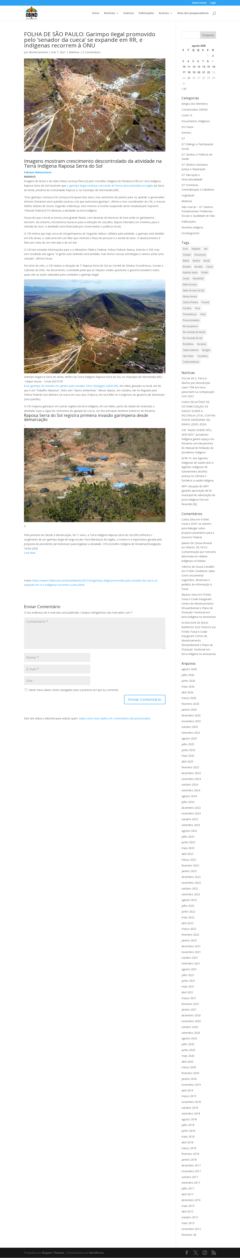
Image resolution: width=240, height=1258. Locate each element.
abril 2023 (187, 854)
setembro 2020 (191, 1033)
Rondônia (188, 344)
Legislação (188, 195)
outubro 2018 (190, 1107)
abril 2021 (187, 992)
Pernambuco (190, 314)
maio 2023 (188, 848)
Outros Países (190, 302)
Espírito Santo (190, 272)
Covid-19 (187, 115)
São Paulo (188, 356)
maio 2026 (188, 686)
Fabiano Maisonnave (38, 172)
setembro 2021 (191, 963)
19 (193, 72)
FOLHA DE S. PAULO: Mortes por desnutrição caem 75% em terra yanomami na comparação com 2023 (198, 387)
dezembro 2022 (191, 877)
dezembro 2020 (191, 1015)
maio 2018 (188, 1136)
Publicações (146, 13)
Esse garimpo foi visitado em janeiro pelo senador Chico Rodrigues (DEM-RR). (72, 386)
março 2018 (189, 1148)
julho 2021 (188, 975)
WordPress (96, 1252)
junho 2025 (188, 750)
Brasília (198, 266)
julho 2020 (188, 1044)
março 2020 (189, 1067)
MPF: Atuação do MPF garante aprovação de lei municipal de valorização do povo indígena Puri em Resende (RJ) (198, 495)
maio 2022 (188, 917)
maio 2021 (188, 986)
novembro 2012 (191, 1229)
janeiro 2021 (189, 1009)
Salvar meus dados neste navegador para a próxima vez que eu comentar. (73, 690)
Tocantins (202, 356)
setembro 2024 (191, 790)
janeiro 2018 (189, 1159)
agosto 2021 (189, 969)
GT (183, 138)
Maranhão (198, 278)
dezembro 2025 (191, 715)
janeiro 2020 (189, 1079)
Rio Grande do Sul (192, 338)
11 (188, 66)
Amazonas (200, 254)
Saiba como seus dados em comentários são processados (114, 718)
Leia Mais (30, 553)
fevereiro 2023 (190, 865)
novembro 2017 (191, 1171)
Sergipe (206, 350)
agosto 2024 (189, 796)
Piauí (203, 314)
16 (213, 66)
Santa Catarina (190, 350)
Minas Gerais (190, 296)
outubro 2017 (190, 1177)
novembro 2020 (191, 1021)
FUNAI (204, 272)
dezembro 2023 (191, 808)
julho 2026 (188, 675)
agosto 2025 (189, 738)
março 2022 (189, 929)
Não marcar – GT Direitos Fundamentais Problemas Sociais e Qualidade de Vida (198, 211)
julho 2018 (188, 1125)
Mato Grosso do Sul (193, 290)
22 (208, 72)
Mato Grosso (190, 284)
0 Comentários (91, 52)
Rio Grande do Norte (194, 332)
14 (203, 66)
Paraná (205, 302)
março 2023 (189, 859)
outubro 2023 (190, 819)
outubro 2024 (190, 784)
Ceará (209, 266)
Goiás (186, 278)
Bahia (186, 260)
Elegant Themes (53, 1252)
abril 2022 (187, 923)
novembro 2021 (191, 952)
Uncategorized (190, 233)
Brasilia (187, 266)
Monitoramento (38, 52)
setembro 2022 (191, 894)
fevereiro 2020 (190, 1073)
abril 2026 (187, 692)
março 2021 (189, 998)
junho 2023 (188, 842)
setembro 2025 (191, 732)
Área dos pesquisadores (192, 13)
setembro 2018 (191, 1113)
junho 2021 (188, 980)
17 (183, 72)
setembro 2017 (191, 1182)
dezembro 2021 (191, 946)
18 (188, 72)
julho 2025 (188, 744)
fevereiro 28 (189, 1234)
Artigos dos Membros (195, 103)
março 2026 (189, 698)
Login (213, 3)
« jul (184, 88)
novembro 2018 (191, 1102)
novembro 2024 (191, 779)
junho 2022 (188, 911)
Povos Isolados (191, 320)
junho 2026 (188, 680)
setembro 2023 (191, 825)
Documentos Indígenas (196, 121)
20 (198, 72)
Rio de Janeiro (190, 326)
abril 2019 (187, 1090)
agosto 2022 (189, 900)
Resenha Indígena (192, 227)
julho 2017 (188, 1188)
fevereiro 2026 (190, 704)
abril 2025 (187, 761)
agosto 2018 (189, 1119)
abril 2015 (187, 1211)
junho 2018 (188, 1130)
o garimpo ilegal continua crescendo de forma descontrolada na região (109, 185)
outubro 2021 (190, 957)
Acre (185, 248)
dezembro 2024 (191, 773)
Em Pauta (187, 127)
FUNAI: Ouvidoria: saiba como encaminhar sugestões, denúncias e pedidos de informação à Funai (198, 580)
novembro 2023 (191, 813)
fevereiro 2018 (190, 1154)
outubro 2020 (190, 1027)
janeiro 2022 (189, 940)
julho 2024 (188, 802)
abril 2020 (187, 1061)
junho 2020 (188, 1050)
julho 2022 (188, 905)
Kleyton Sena (189, 594)
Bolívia (196, 260)
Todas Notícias (191, 361)
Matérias (74, 52)
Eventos (129, 13)
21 (203, 72)
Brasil (207, 260)
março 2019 (189, 1096)
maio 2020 (188, 1056)
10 (183, 66)
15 (208, 66)
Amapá (187, 254)
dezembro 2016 (191, 1200)
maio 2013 (188, 1223)
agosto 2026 (189, 669)
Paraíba (187, 308)
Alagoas (196, 248)
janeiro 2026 (189, 709)
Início (95, 13)
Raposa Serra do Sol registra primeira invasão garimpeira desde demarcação (86, 417)
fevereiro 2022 (190, 934)
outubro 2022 (190, 888)
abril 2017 (187, 1194)
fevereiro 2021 (190, 1004)
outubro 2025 (190, 727)
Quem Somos (199, 3)
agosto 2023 (189, 831)
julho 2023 (188, 836)
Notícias (109, 13)
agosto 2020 (189, 1038)
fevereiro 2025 (190, 767)
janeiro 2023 (189, 871)
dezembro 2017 (191, 1165)
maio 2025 (188, 755)
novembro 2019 (191, 1084)
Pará (197, 308)
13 (198, 66)
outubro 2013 (190, 1217)
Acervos (164, 13)
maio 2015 (188, 1206)
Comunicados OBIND (195, 109)
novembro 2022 (191, 882)
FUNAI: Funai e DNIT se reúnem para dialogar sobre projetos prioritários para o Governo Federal (198, 528)
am (205, 248)
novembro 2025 (191, 721)
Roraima (201, 344)
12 (193, 66)
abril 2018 (187, 1142)
